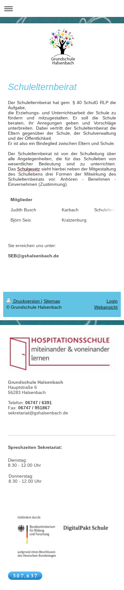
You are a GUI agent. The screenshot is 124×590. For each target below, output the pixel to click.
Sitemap (52, 301)
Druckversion (26, 301)
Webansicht (106, 307)
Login (112, 301)
